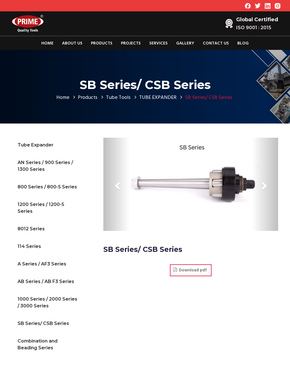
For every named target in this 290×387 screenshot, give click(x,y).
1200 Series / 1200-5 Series (41, 208)
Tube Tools (118, 97)
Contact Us (216, 43)
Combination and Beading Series (37, 344)
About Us (72, 43)
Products (101, 43)
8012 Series (31, 228)
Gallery (185, 43)
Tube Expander (36, 145)
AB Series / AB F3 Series (46, 281)
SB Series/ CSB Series (43, 323)
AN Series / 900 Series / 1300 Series (45, 166)
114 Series (29, 246)
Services (158, 43)
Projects (131, 43)
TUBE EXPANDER (157, 97)
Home (47, 43)
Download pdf (193, 270)
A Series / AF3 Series (42, 264)
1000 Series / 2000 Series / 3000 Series (47, 302)
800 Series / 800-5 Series (47, 187)
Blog (243, 43)
